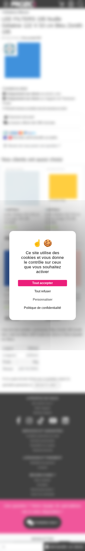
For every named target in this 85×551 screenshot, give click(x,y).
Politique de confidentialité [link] (42, 307)
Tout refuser (42, 291)
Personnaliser (42, 299)
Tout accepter (42, 283)
